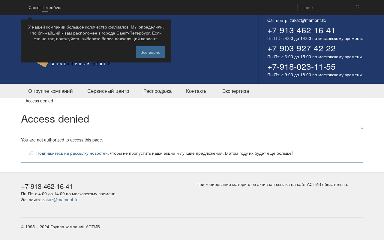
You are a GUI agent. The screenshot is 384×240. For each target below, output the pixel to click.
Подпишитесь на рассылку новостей (72, 153)
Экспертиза (235, 90)
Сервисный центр (108, 90)
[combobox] (45, 7)
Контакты (197, 90)
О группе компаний (50, 90)
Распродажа (157, 90)
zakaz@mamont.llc (308, 20)
